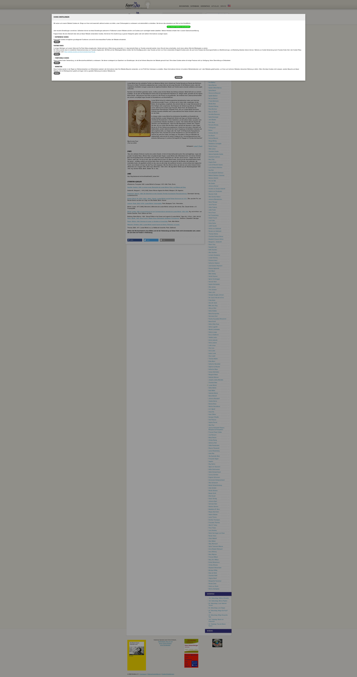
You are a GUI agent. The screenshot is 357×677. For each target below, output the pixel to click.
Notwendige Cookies (62, 37)
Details (57, 42)
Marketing (58, 67)
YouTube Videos (59, 46)
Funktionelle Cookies (62, 58)
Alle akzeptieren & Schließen (179, 26)
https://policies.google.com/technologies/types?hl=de (79, 52)
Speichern (178, 77)
